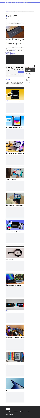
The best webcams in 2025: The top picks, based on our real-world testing (30, 77)
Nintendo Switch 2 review (17, 11)
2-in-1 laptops (11, 11)
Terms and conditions (8, 411)
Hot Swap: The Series (24, 11)
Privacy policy (21, 411)
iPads (8, 13)
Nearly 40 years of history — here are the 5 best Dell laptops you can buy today (30, 74)
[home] (5, 2)
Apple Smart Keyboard (21, 49)
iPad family (8, 22)
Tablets (6, 13)
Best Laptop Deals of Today (9, 52)
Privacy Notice (7, 74)
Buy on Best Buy (7, 42)
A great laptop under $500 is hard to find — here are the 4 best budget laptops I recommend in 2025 (29, 70)
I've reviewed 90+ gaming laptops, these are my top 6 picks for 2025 (29, 80)
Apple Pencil (13, 50)
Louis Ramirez (9, 16)
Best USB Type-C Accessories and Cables (11, 53)
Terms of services (13, 73)
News (6, 16)
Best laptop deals (30, 11)
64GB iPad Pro (18, 43)
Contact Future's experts (15, 411)
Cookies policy (28, 411)
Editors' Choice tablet (18, 38)
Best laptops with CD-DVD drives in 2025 (29, 82)
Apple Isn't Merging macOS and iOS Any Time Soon (12, 54)
